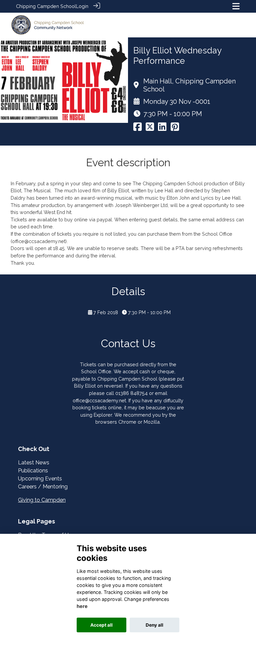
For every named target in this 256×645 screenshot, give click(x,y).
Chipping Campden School (46, 6)
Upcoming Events (40, 478)
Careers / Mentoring (43, 486)
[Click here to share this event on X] (150, 128)
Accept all (101, 625)
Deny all (154, 625)
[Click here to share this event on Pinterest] (175, 128)
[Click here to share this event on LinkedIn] (162, 128)
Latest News (33, 462)
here (82, 606)
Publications (33, 470)
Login (82, 6)
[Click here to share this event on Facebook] (137, 128)
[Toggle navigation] (236, 6)
